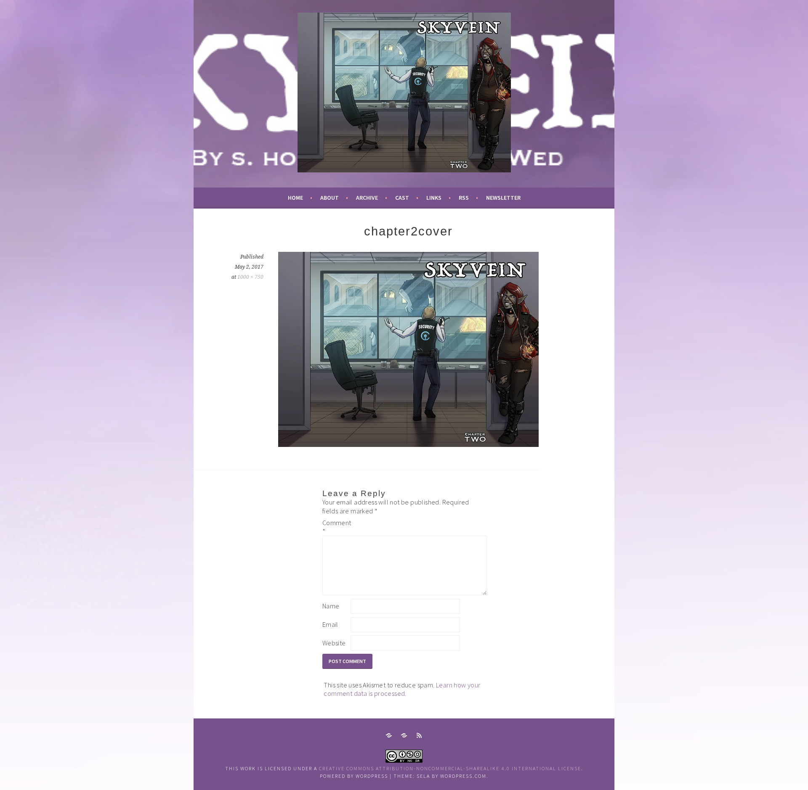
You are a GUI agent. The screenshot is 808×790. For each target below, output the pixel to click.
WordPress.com (463, 776)
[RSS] (419, 735)
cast (402, 197)
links (433, 197)
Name (331, 606)
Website (334, 643)
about (329, 197)
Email (330, 624)
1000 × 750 (250, 277)
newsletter (503, 197)
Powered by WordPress (354, 776)
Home (295, 197)
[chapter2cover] (408, 444)
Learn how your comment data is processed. (402, 689)
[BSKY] (404, 735)
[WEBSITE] (389, 735)
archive (367, 197)
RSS (464, 197)
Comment (335, 527)
